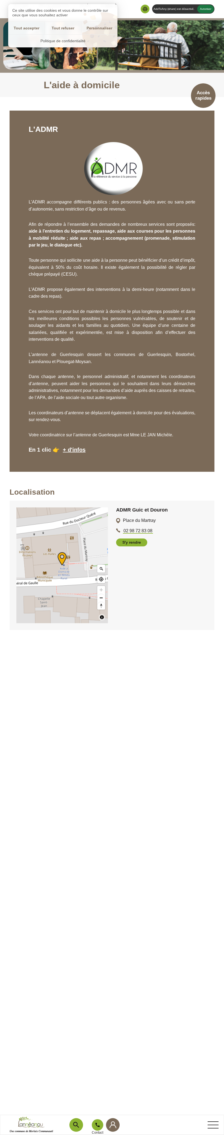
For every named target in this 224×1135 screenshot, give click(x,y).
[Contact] (97, 1125)
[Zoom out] (101, 598)
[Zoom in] (101, 590)
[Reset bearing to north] (101, 606)
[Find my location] (101, 579)
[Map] (62, 565)
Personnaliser (99, 28)
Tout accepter (26, 28)
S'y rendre (131, 542)
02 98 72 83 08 (137, 530)
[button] (145, 9)
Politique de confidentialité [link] (63, 41)
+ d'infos (74, 450)
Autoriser (205, 8)
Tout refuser (63, 28)
